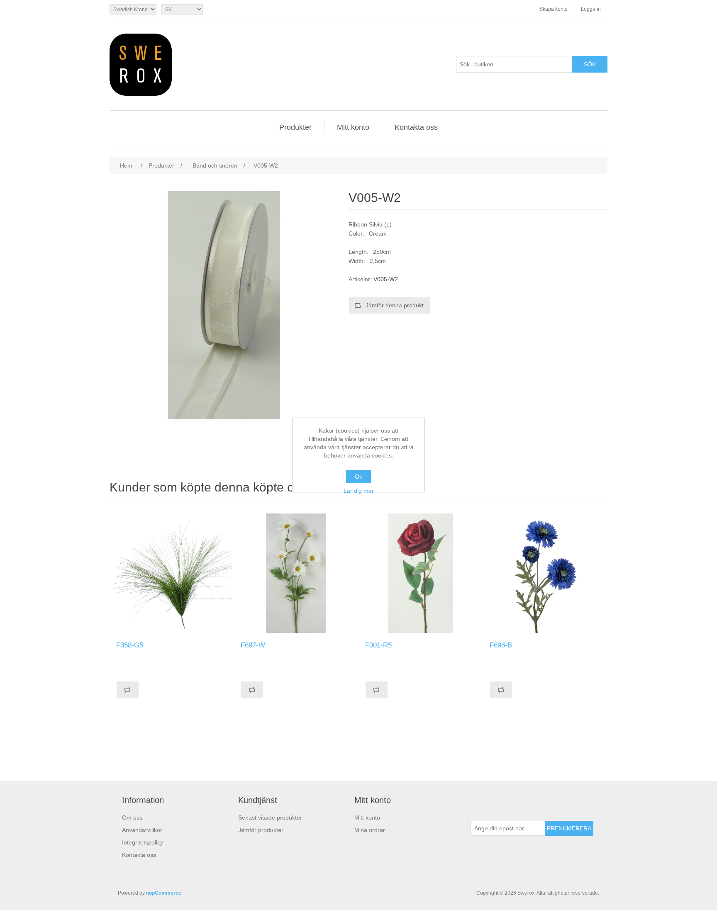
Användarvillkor (142, 830)
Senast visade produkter (270, 817)
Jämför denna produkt (395, 305)
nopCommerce (163, 893)
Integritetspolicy (142, 842)
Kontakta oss (416, 127)
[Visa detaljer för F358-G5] (172, 573)
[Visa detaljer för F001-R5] (420, 573)
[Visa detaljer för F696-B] (545, 573)
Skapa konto (553, 9)
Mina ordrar (369, 830)
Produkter (295, 127)
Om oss (132, 817)
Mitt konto (353, 127)
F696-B (501, 645)
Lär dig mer (359, 490)
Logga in (591, 9)
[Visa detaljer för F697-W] (296, 573)
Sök (590, 64)
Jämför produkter (260, 830)
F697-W (253, 645)
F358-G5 (129, 645)
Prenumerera (569, 828)
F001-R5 (378, 645)
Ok (358, 476)
